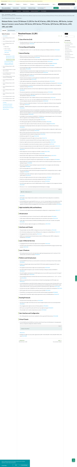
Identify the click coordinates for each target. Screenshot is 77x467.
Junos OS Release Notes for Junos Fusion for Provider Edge (9, 77)
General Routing (67, 45)
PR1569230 (52, 140)
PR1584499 (28, 237)
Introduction (5, 35)
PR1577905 (47, 151)
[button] (73, 460)
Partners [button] (32, 4)
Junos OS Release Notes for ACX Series (9, 38)
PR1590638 (44, 309)
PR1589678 (48, 179)
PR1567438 (36, 136)
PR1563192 (41, 117)
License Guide (16, 7)
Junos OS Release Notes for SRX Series (8, 94)
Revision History (6, 109)
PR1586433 (55, 292)
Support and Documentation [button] (43, 4)
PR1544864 (52, 65)
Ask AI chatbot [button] (12, 1)
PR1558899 (33, 95)
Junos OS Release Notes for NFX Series (8, 83)
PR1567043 (43, 134)
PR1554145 (31, 75)
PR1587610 (28, 175)
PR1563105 (32, 274)
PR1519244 (56, 59)
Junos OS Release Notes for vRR (8, 98)
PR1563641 (57, 49)
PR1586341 (43, 168)
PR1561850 (40, 300)
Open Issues (6, 52)
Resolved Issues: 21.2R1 (10, 59)
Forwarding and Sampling (68, 43)
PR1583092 (57, 159)
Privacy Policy (4, 465)
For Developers (41, 7)
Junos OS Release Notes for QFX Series (8, 90)
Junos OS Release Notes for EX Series (8, 44)
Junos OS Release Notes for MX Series (8, 80)
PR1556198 (52, 81)
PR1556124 (22, 271)
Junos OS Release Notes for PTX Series (8, 87)
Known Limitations (7, 50)
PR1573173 (22, 332)
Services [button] (25, 4)
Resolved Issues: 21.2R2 (10, 57)
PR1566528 (22, 127)
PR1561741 (27, 104)
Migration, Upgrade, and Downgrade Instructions (8, 63)
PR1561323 (45, 101)
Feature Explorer (26, 11)
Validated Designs (32, 7)
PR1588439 (49, 177)
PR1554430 (34, 79)
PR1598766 (59, 204)
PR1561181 (53, 97)
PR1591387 (22, 184)
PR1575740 (25, 247)
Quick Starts (23, 7)
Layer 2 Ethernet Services (68, 51)
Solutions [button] (10, 4)
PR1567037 (37, 130)
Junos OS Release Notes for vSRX (9, 100)
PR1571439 (57, 286)
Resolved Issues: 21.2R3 (10, 56)
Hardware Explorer (34, 11)
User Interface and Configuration (70, 57)
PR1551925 (47, 243)
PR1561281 (54, 230)
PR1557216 (30, 86)
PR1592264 (22, 199)
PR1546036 (54, 216)
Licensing (4, 102)
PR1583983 (29, 162)
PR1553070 (47, 267)
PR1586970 (26, 171)
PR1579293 (48, 223)
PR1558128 (22, 90)
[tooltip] (66, 34)
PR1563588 (55, 316)
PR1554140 (45, 72)
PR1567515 (22, 281)
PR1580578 (50, 307)
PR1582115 (46, 157)
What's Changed (7, 48)
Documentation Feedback (7, 105)
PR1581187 (32, 43)
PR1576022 (48, 290)
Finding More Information (7, 104)
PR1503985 (37, 57)
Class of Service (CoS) (68, 42)
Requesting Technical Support (8, 107)
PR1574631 (59, 288)
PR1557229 (55, 218)
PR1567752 (44, 138)
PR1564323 (24, 278)
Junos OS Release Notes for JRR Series (8, 67)
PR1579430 (24, 336)
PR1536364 (22, 265)
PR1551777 (58, 210)
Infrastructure (67, 48)
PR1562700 (31, 114)
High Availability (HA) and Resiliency (70, 46)
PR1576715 (57, 146)
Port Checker (43, 11)
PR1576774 (22, 149)
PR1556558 (59, 83)
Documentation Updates (8, 61)
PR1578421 (42, 153)
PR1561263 (22, 221)
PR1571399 (53, 142)
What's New (6, 46)
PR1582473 (37, 254)
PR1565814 (22, 303)
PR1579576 (54, 155)
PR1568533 (46, 305)
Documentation (6, 8)
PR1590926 (47, 181)
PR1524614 (50, 61)
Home (3, 14)
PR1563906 (49, 121)
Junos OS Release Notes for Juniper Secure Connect (9, 70)
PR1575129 (51, 144)
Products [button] (18, 4)
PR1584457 (28, 166)
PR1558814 (50, 92)
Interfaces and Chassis (68, 49)
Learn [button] (54, 4)
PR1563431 (43, 119)
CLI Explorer (18, 11)
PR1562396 (22, 107)
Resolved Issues (7, 54)
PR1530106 (22, 262)
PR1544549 (54, 63)
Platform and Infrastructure (69, 54)
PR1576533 (39, 234)
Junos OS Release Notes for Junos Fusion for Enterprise (9, 73)
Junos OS (4, 30)
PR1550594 (28, 68)
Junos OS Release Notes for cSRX (9, 41)
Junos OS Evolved (11, 30)
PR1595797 (56, 294)
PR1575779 (57, 232)
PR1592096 (22, 195)
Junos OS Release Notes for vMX (9, 96)
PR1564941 (52, 123)
